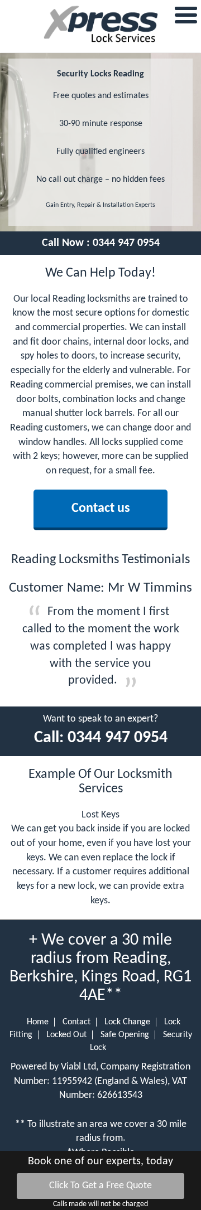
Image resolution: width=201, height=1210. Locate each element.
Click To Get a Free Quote (100, 1185)
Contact (76, 1022)
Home (38, 1022)
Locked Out (66, 1034)
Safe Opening (124, 1034)
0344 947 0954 (126, 243)
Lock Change (127, 1022)
